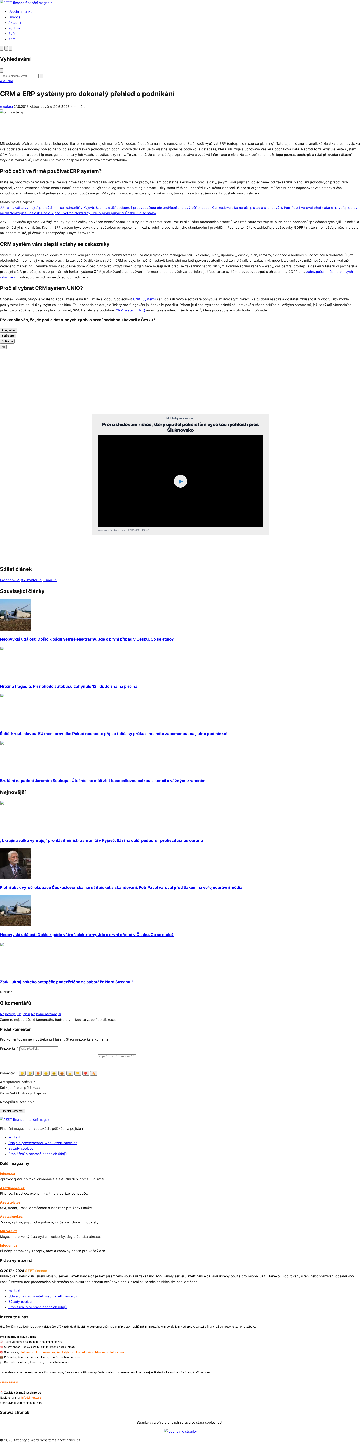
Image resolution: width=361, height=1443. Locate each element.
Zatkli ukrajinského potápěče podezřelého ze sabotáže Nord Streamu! (66, 982)
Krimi (12, 39)
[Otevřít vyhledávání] (1, 48)
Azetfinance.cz (12, 1188)
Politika (14, 28)
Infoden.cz (8, 1245)
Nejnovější (8, 1014)
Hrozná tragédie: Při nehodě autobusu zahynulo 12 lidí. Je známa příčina (68, 686)
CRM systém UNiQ (131, 310)
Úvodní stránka (20, 11)
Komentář (9, 1073)
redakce (6, 106)
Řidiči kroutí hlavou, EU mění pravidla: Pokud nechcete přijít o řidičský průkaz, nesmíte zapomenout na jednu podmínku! (114, 733)
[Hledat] (41, 76)
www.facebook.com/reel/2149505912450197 (126, 530)
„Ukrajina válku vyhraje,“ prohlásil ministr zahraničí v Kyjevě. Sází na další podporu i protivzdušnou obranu (101, 840)
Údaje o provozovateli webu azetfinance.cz (42, 1143)
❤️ (86, 1073)
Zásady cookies (20, 1148)
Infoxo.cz (7, 1173)
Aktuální (14, 22)
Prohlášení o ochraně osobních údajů (37, 1154)
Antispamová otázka (17, 1082)
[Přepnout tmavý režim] (6, 48)
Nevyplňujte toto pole (17, 1102)
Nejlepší (23, 1014)
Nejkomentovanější (46, 1014)
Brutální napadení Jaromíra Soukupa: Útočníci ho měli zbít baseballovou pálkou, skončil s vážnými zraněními (103, 780)
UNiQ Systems (145, 299)
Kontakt (14, 1137)
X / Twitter (31, 580)
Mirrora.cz (8, 1231)
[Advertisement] (125, 127)
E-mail (50, 580)
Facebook (10, 580)
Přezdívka (9, 1048)
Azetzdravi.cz (11, 1217)
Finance (14, 17)
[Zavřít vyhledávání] (1, 70)
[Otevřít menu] (10, 48)
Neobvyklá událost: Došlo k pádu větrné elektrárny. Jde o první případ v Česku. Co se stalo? (87, 639)
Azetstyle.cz (10, 1202)
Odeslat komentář (12, 1111)
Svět (11, 34)
